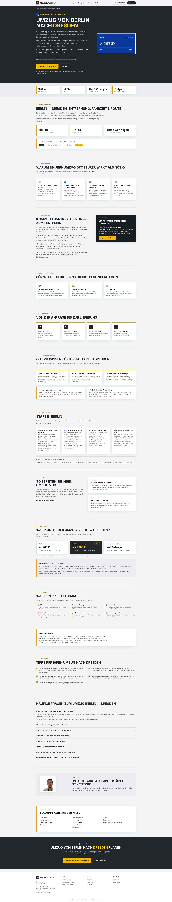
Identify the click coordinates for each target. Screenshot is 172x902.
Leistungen (71, 3)
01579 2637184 (120, 3)
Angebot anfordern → (107, 238)
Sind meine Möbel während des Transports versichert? (86, 752)
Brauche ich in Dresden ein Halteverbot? (86, 741)
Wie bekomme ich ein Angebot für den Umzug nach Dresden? (86, 758)
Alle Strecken (76, 827)
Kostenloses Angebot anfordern (112, 822)
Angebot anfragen (67, 884)
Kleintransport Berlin (46, 820)
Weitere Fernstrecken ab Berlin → (47, 500)
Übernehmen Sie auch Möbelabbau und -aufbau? (86, 736)
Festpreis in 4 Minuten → (47, 66)
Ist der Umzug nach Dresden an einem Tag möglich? (86, 730)
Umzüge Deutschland (84, 3)
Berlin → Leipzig (76, 820)
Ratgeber (96, 3)
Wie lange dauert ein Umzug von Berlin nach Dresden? (86, 711)
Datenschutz (116, 882)
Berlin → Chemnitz (77, 822)
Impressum (116, 879)
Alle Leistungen (44, 825)
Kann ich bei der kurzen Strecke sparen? (86, 747)
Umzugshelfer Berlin (46, 822)
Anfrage (131, 3)
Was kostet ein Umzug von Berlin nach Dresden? (86, 725)
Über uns (106, 820)
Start (37, 8)
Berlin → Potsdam (77, 825)
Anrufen (65, 66)
